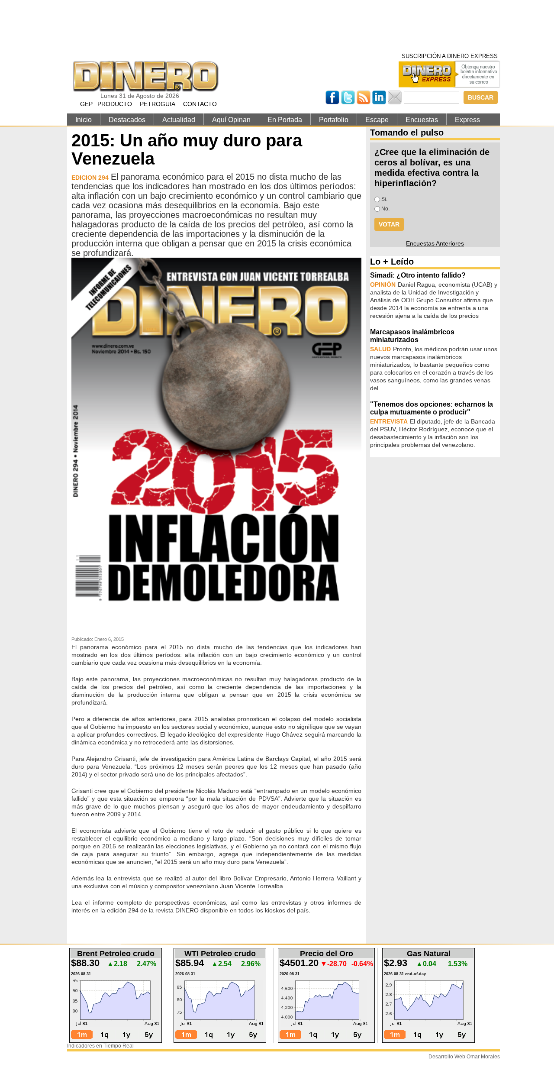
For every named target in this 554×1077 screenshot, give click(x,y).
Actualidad (178, 119)
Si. (384, 199)
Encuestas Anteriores (435, 243)
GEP (86, 103)
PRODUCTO (114, 103)
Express (467, 119)
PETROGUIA (157, 103)
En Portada (284, 119)
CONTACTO (200, 103)
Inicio (83, 119)
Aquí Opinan (231, 119)
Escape (377, 119)
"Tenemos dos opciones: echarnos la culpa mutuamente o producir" (431, 408)
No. (385, 209)
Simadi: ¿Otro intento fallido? (418, 275)
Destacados (127, 119)
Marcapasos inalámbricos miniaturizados (412, 335)
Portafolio (333, 119)
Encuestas (422, 119)
